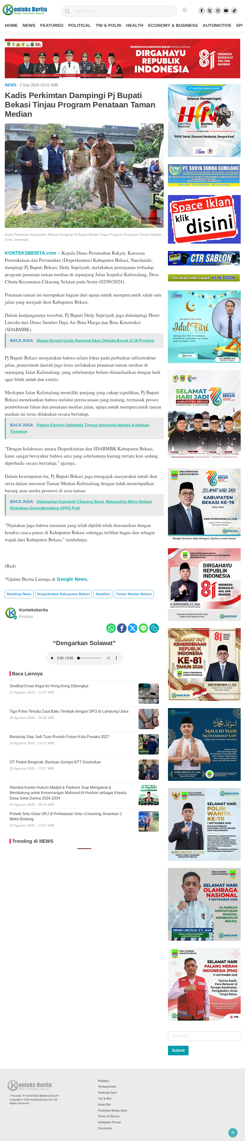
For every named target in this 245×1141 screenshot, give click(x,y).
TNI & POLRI (108, 25)
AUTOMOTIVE (217, 25)
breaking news (19, 594)
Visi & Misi (104, 1098)
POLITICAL (79, 25)
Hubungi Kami (107, 1092)
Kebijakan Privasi (109, 1122)
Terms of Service (109, 1116)
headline (103, 594)
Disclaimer (105, 1128)
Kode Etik (104, 1104)
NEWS (28, 25)
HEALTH (134, 25)
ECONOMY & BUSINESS (173, 25)
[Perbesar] (84, 226)
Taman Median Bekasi (134, 594)
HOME (11, 25)
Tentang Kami (107, 1086)
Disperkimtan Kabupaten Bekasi (63, 594)
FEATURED (51, 25)
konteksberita (33, 610)
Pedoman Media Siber (112, 1110)
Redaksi (103, 1081)
